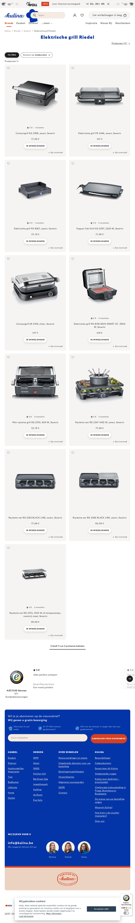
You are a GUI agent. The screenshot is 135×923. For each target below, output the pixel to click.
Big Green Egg (40, 779)
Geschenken (122, 23)
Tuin (10, 777)
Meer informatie (53, 913)
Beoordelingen (102, 758)
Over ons (99, 821)
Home (11, 793)
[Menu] (130, 895)
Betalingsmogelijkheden (71, 772)
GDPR (62, 787)
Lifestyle (12, 787)
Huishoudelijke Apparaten (16, 770)
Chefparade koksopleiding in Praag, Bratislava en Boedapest (110, 790)
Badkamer (13, 782)
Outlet (11, 798)
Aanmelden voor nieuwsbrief (109, 739)
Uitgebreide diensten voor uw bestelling (74, 765)
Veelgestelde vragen (105, 774)
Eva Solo (37, 800)
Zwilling (37, 790)
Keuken (12, 758)
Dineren (12, 763)
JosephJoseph (40, 784)
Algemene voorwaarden (71, 782)
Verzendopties (66, 777)
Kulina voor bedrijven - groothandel (107, 780)
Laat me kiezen (26, 916)
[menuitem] (9, 24)
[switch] (126, 913)
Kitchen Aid (39, 774)
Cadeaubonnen (103, 763)
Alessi (36, 763)
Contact (63, 793)
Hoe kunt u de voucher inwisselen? (107, 814)
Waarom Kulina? (103, 807)
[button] (67, 55)
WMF (36, 758)
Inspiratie (91, 23)
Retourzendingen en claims (73, 758)
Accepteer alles (101, 909)
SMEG (36, 769)
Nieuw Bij (106, 23)
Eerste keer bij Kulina (106, 769)
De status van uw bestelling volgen (109, 800)
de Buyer (38, 795)
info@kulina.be (20, 843)
